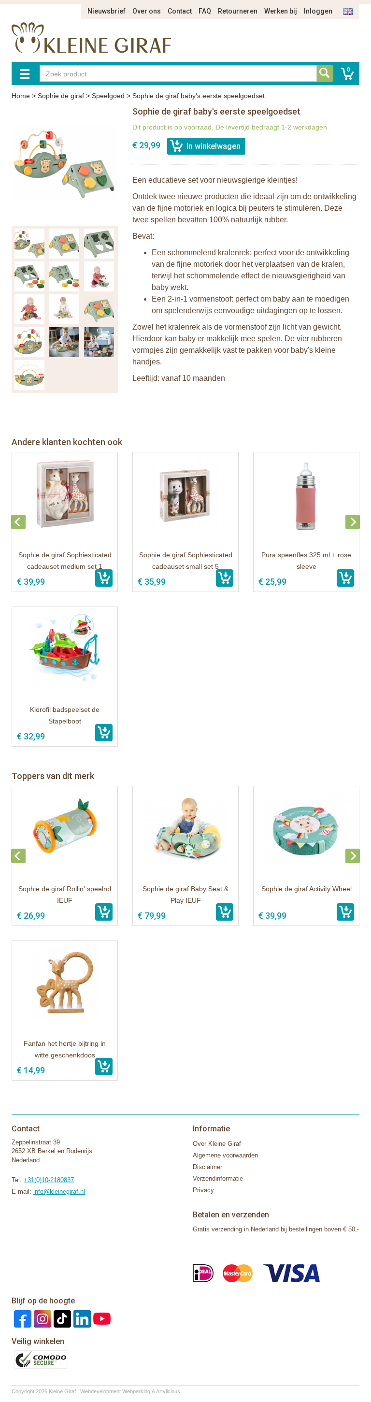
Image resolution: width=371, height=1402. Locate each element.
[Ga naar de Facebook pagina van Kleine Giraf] (21, 1318)
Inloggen (318, 11)
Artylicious (168, 1391)
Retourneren (237, 11)
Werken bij (280, 11)
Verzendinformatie (218, 1178)
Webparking (136, 1391)
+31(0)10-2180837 (49, 1180)
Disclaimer (207, 1167)
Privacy (203, 1190)
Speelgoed (108, 96)
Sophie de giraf (61, 96)
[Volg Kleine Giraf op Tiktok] (61, 1318)
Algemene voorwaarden (225, 1155)
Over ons (146, 11)
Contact (180, 11)
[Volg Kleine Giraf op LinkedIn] (81, 1318)
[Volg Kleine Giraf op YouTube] (101, 1318)
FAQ (205, 11)
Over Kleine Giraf (217, 1143)
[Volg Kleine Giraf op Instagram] (41, 1318)
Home (21, 96)
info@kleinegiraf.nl (59, 1191)
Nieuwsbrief (106, 11)
